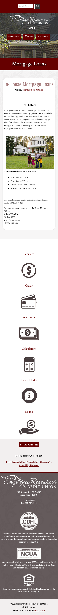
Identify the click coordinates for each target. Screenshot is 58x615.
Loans (29, 412)
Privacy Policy (32, 462)
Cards (29, 286)
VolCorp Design (39, 610)
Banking (29, 36)
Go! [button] (37, 6)
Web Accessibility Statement (35, 463)
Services (29, 254)
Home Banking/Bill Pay (15, 462)
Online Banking (13, 36)
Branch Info (29, 380)
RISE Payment (43, 36)
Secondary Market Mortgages (32, 89)
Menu (32, 28)
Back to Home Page (29, 444)
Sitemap (43, 462)
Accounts (29, 317)
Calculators (29, 349)
